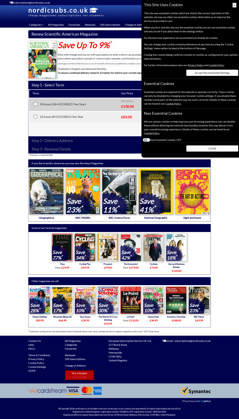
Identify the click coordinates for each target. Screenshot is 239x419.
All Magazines (56, 24)
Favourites (74, 24)
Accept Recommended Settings (212, 72)
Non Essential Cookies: (165, 139)
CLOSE (212, 148)
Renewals (90, 24)
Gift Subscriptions (110, 24)
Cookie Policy (36, 362)
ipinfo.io (207, 401)
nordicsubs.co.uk (66, 11)
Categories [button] (35, 24)
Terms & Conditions (39, 355)
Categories (71, 344)
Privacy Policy (36, 359)
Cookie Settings (37, 366)
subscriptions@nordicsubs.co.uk (32, 2)
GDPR (31, 370)
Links (31, 344)
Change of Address (135, 24)
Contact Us (34, 340)
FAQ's (31, 348)
